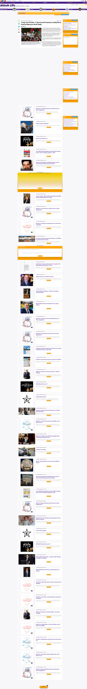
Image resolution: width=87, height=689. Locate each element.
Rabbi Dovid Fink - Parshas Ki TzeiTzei (45, 276)
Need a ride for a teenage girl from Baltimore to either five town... (69, 120)
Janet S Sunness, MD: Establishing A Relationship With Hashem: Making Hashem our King (48, 196)
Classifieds (57, 2)
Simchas (33, 2)
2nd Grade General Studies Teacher (69, 65)
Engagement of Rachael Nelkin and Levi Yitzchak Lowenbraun (70, 29)
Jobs (23, 2)
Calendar (2, 2)
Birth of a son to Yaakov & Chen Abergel (70, 22)
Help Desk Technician (67, 64)
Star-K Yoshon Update (41, 530)
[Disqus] (40, 65)
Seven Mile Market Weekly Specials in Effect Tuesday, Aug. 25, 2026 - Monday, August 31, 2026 (48, 152)
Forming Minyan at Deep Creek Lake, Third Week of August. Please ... (70, 127)
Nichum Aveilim (69, 2)
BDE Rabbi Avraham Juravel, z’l (43, 544)
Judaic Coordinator (67, 68)
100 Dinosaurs (66, 95)
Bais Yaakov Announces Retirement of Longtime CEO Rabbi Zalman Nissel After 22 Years (48, 264)
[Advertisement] (40, 50)
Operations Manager (67, 67)
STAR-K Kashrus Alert (41, 396)
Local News (22, 13)
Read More (48, 113)
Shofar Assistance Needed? (42, 123)
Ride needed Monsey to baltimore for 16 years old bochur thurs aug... (70, 124)
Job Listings (65, 61)
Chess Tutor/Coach (67, 93)
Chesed (13, 2)
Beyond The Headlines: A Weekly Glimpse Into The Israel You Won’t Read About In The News (47, 163)
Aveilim (76, 34)
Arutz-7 (32, 20)
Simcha (76, 20)
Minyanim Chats (66, 94)
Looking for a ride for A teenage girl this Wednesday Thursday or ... (70, 122)
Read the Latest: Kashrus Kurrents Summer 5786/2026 (48, 359)
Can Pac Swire (34, 43)
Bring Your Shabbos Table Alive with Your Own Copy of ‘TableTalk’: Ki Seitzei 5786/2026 (48, 349)
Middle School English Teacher (69, 69)
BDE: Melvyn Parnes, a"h (41, 384)
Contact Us (85, 2)
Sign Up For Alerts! (58, 14)
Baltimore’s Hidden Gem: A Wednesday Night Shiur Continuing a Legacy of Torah (48, 436)
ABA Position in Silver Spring (68, 96)
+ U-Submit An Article (65, 14)
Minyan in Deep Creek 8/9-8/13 (69, 91)
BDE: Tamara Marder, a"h (42, 138)
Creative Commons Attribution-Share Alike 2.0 (29, 44)
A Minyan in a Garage (41, 449)
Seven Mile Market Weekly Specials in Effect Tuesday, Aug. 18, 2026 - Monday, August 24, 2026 (48, 491)
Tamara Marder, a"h (67, 37)
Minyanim (45, 2)
